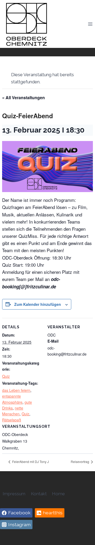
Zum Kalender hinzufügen (37, 304)
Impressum (14, 493)
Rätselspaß (11, 420)
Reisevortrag (80, 461)
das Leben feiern (16, 390)
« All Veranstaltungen (23, 97)
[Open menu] (90, 24)
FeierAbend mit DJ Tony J (30, 461)
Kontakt (39, 493)
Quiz (6, 376)
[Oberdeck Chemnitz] (26, 24)
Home (58, 493)
